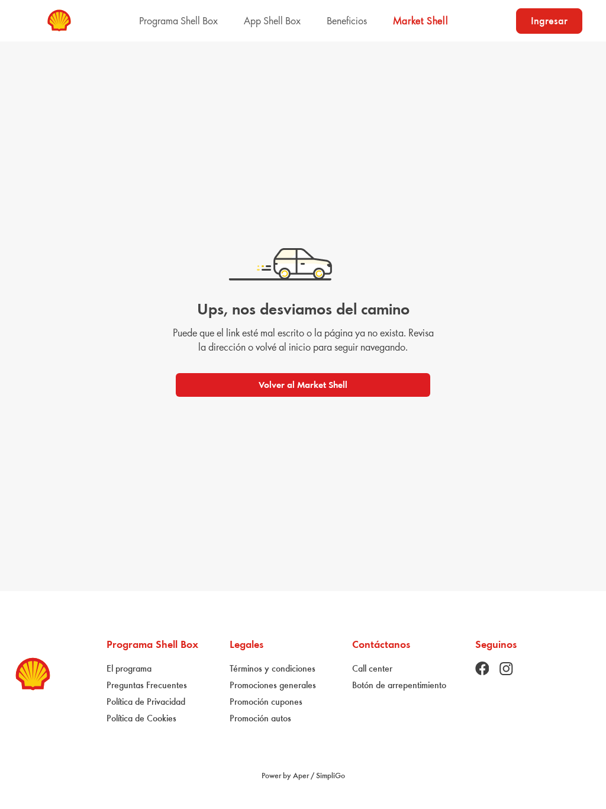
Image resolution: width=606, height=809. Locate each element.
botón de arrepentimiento (399, 685)
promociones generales (273, 685)
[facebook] (482, 668)
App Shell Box (272, 20)
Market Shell (421, 20)
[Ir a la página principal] (59, 20)
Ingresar (549, 20)
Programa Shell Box (178, 20)
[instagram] (506, 669)
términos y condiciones (272, 668)
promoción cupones (266, 701)
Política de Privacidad (146, 701)
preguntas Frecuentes (147, 685)
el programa (129, 668)
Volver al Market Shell (303, 384)
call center (372, 668)
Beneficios (347, 20)
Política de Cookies (141, 718)
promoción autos (260, 718)
